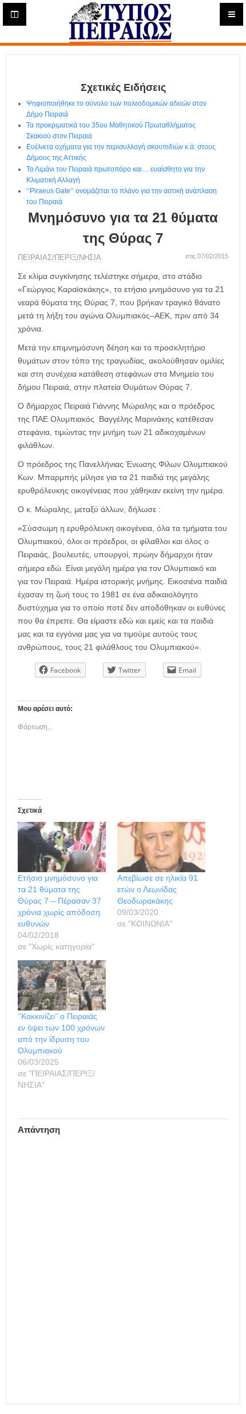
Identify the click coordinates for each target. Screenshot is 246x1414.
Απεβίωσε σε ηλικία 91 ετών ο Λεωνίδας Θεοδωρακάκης (157, 889)
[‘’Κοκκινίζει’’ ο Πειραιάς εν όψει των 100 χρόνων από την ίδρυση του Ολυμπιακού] (62, 985)
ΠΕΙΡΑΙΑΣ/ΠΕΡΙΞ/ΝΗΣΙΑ (59, 257)
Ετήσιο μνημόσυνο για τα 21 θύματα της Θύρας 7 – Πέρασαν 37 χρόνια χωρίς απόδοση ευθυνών (59, 900)
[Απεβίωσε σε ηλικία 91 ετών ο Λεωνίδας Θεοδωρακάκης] (161, 847)
